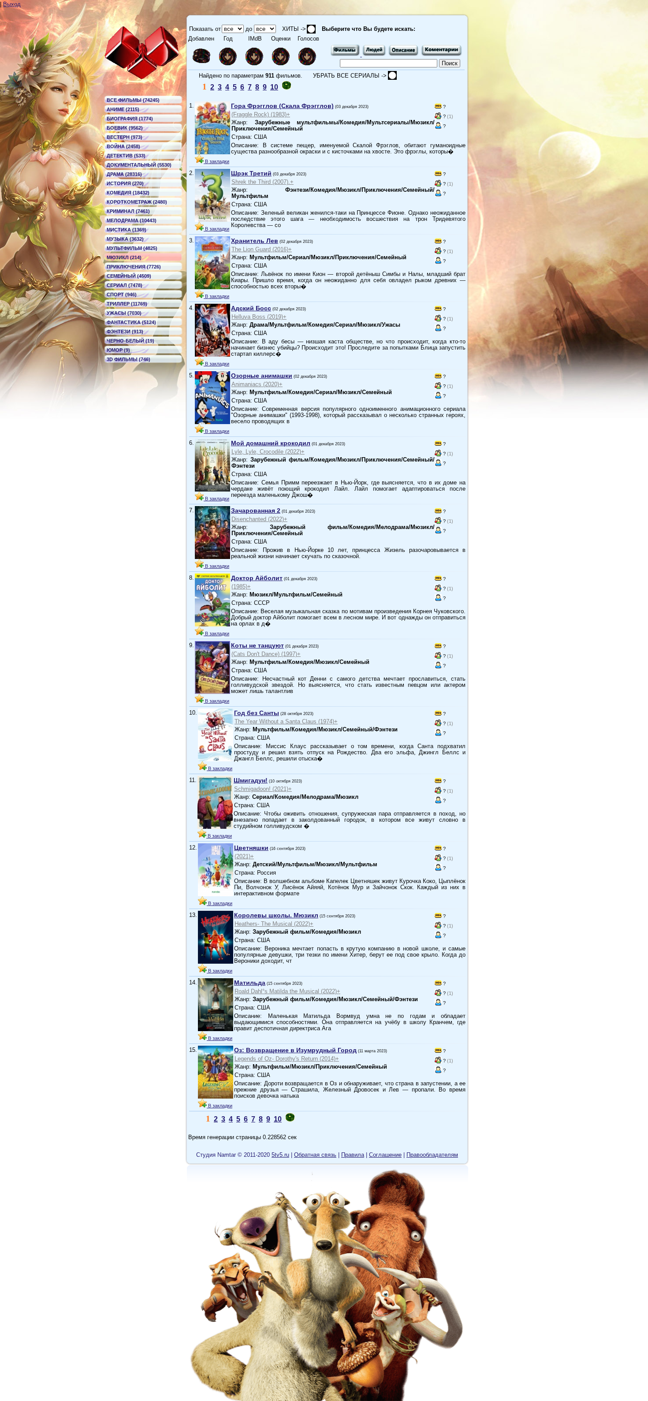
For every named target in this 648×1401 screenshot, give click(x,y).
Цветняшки (251, 847)
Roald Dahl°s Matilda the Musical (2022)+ (287, 991)
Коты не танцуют (257, 645)
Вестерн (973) (124, 137)
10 (274, 87)
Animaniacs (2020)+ (257, 384)
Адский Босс (251, 308)
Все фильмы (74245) (133, 100)
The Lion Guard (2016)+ (261, 249)
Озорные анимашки (261, 375)
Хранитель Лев (254, 240)
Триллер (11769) (127, 303)
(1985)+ (241, 586)
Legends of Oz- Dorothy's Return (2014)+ (287, 1058)
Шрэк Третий (251, 173)
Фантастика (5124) (131, 322)
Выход (12, 4)
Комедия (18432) (128, 192)
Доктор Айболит (257, 577)
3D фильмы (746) (128, 359)
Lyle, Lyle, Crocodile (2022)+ (268, 451)
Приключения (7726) (134, 266)
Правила (352, 1154)
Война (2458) (123, 146)
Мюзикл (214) (124, 257)
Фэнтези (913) (125, 331)
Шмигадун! (251, 780)
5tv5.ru (280, 1154)
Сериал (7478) (124, 285)
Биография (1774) (130, 118)
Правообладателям (432, 1154)
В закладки (216, 161)
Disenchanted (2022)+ (259, 519)
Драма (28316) (124, 174)
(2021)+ (244, 856)
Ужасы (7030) (124, 313)
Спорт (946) (122, 294)
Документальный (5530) (139, 165)
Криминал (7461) (128, 211)
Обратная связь (315, 1154)
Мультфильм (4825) (132, 248)
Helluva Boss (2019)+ (259, 316)
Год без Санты (256, 712)
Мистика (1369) (126, 229)
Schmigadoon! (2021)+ (263, 789)
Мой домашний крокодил (270, 443)
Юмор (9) (118, 350)
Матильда (249, 982)
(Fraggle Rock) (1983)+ (260, 114)
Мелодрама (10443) (131, 220)
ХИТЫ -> (291, 29)
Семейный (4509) (129, 276)
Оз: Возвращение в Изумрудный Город (295, 1050)
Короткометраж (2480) (137, 202)
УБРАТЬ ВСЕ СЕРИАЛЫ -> (350, 75)
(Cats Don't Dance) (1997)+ (266, 654)
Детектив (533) (126, 155)
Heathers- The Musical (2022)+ (274, 923)
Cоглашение (385, 1154)
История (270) (125, 183)
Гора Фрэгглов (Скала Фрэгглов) (282, 105)
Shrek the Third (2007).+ (262, 182)
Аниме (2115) (123, 109)
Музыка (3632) (125, 239)
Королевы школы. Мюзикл (276, 915)
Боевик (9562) (125, 127)
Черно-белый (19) (130, 340)
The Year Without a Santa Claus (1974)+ (286, 721)
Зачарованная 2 (255, 510)
